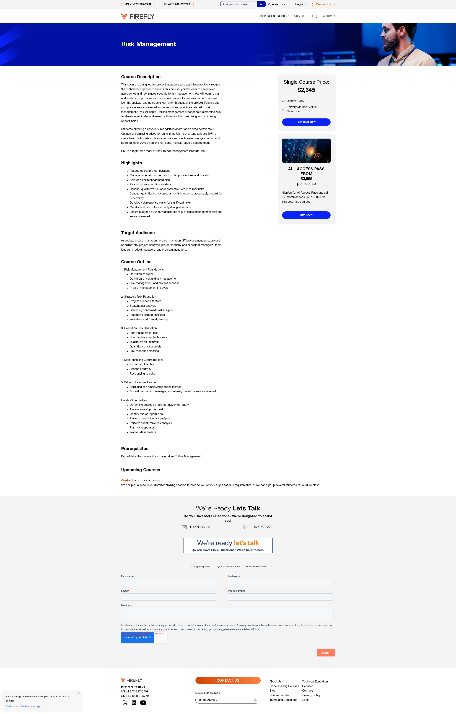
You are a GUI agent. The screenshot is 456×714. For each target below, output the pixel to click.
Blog (273, 691)
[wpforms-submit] (254, 700)
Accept (36, 706)
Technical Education (315, 682)
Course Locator (279, 4)
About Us (275, 682)
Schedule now (306, 122)
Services (308, 686)
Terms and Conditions (283, 700)
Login (299, 4)
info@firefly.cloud (133, 687)
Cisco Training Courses (284, 686)
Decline (25, 706)
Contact (127, 480)
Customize (11, 706)
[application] (305, 4)
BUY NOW (306, 215)
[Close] (79, 693)
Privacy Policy (311, 695)
